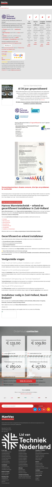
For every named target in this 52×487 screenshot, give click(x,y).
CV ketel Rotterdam (6, 455)
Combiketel (4, 465)
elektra (17, 37)
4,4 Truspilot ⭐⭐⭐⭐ (7, 51)
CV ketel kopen (22, 450)
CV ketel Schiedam (6, 461)
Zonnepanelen (6, 227)
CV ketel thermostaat (23, 466)
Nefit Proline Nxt (38, 458)
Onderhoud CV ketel (39, 466)
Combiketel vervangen (6, 469)
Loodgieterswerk (5, 479)
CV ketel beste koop (23, 461)
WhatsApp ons (8, 45)
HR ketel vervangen (23, 472)
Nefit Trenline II (38, 451)
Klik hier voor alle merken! (26, 393)
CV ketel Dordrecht (6, 453)
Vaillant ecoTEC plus (39, 456)
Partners (3, 481)
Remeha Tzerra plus (39, 455)
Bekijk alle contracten (26, 381)
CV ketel (2, 8)
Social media (38, 475)
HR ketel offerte (22, 471)
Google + (37, 478)
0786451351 (4, 70)
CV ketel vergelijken (23, 458)
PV (3, 39)
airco (19, 32)
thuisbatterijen (13, 39)
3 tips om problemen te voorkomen (12, 202)
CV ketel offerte (22, 451)
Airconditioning (6, 224)
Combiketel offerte (6, 468)
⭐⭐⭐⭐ (4, 55)
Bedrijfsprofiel (5, 476)
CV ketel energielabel (23, 464)
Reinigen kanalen (39, 471)
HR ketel (21, 468)
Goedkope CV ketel (23, 455)
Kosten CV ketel (5, 471)
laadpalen (6, 39)
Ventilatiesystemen (7, 225)
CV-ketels (5, 29)
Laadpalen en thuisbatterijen (9, 229)
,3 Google (4, 54)
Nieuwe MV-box (38, 473)
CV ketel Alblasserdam (6, 451)
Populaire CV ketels (40, 450)
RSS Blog (37, 479)
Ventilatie (5, 35)
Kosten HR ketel (5, 474)
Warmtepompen (6, 32)
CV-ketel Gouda (5, 459)
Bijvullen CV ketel (39, 464)
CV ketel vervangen (23, 453)
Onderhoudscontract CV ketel (41, 468)
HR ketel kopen (22, 469)
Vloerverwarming (6, 222)
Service (37, 461)
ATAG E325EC (38, 459)
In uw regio (4, 450)
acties (13, 49)
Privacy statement (5, 483)
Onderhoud (6, 8)
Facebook (37, 476)
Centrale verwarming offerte (25, 476)
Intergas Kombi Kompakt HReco (42, 453)
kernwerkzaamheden (9, 47)
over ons (43, 99)
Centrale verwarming (24, 474)
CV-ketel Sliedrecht (6, 462)
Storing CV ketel (38, 463)
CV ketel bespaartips (23, 456)
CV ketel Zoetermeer (6, 456)
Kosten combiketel (6, 473)
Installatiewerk (5, 478)
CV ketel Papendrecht (6, 458)
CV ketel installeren (23, 459)
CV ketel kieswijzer (23, 462)
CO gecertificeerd (35, 122)
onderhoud (17, 29)
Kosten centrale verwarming (25, 477)
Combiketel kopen (5, 466)
